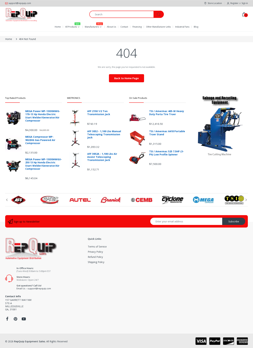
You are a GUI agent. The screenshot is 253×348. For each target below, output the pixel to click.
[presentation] (7, 199)
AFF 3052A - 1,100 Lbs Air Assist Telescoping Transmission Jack (102, 157)
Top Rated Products (15, 97)
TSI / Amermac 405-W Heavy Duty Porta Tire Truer (166, 113)
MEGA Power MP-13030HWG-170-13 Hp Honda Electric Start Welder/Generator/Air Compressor (42, 116)
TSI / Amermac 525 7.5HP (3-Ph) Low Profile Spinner (166, 153)
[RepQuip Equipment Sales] (21, 14)
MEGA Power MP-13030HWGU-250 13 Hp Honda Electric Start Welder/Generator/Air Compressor (43, 164)
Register (234, 3)
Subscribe (233, 221)
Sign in (245, 3)
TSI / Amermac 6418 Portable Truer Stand (167, 133)
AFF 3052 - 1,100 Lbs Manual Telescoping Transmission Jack (104, 134)
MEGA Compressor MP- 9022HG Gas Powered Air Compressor (40, 140)
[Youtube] (24, 320)
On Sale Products (138, 97)
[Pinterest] (15, 320)
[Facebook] (7, 320)
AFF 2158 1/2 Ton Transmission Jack (98, 113)
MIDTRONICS (73, 97)
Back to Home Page (126, 78)
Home (8, 39)
